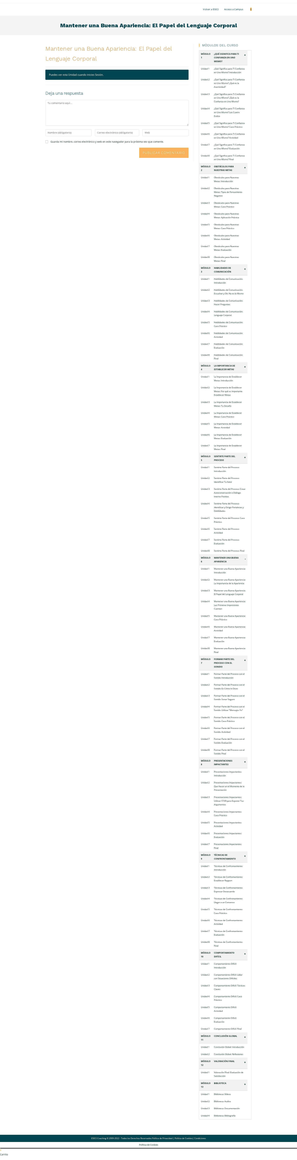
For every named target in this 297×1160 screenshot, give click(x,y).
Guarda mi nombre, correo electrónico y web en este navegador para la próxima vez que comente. (107, 141)
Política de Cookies (183, 1138)
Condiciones (200, 1138)
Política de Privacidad (162, 1138)
